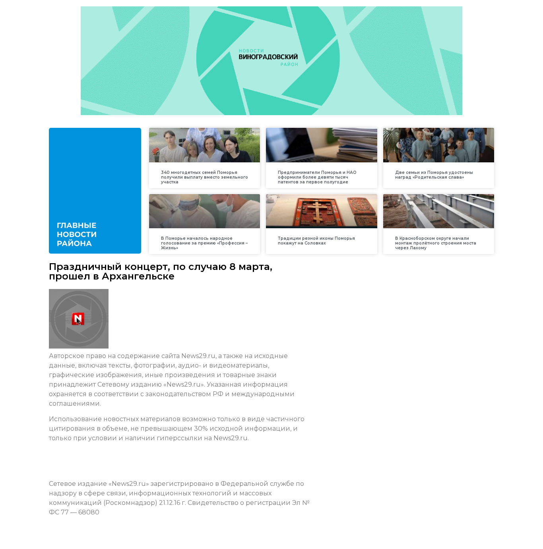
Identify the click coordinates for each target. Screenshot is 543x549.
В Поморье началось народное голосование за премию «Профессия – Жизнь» (204, 243)
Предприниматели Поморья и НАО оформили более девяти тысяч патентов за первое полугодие (317, 177)
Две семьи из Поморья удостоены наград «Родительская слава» (434, 175)
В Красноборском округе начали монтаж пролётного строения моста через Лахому (435, 243)
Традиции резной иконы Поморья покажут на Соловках (316, 241)
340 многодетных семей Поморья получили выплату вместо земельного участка (204, 177)
